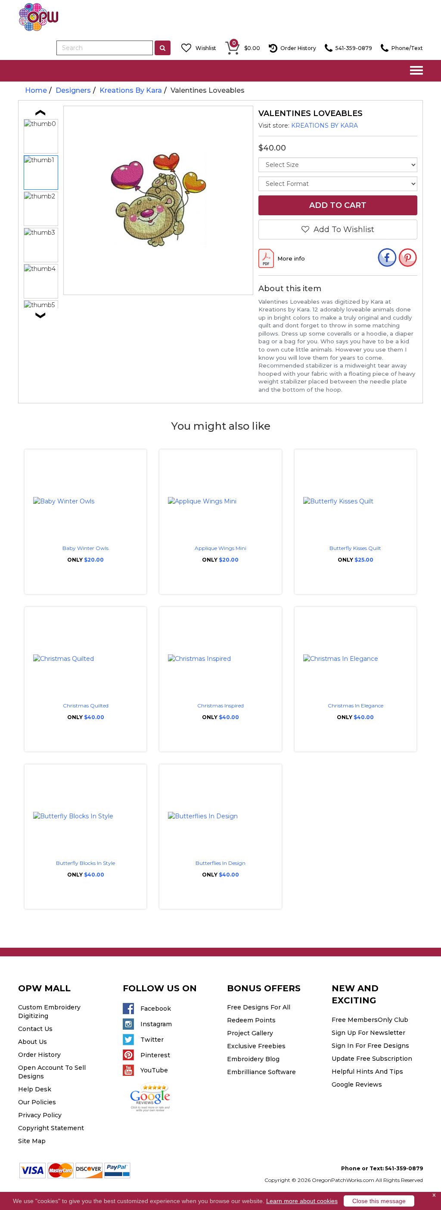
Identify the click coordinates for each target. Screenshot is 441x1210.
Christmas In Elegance (355, 705)
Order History (39, 1055)
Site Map (32, 1141)
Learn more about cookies (302, 1200)
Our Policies (37, 1102)
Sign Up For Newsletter (368, 1033)
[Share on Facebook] (387, 258)
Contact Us (35, 1029)
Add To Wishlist (341, 229)
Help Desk (34, 1089)
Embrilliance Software (261, 1072)
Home (36, 90)
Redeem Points (251, 1020)
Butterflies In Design (220, 863)
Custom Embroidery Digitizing (49, 1011)
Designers (73, 90)
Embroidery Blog (253, 1059)
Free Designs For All (258, 1007)
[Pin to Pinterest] (407, 258)
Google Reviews (357, 1084)
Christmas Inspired (220, 705)
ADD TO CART (337, 205)
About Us (32, 1042)
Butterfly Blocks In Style (85, 863)
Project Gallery (250, 1033)
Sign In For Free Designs (370, 1046)
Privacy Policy (40, 1115)
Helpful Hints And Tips (367, 1071)
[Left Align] (163, 48)
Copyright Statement (51, 1128)
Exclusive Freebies (256, 1046)
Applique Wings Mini (220, 548)
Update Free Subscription (372, 1058)
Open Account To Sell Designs (52, 1072)
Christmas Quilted (86, 705)
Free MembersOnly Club (370, 1020)
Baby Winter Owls (85, 548)
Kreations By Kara (130, 90)
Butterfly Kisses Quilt (355, 548)
